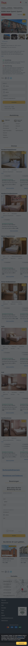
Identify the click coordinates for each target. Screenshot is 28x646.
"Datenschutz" (20, 637)
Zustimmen (21, 643)
